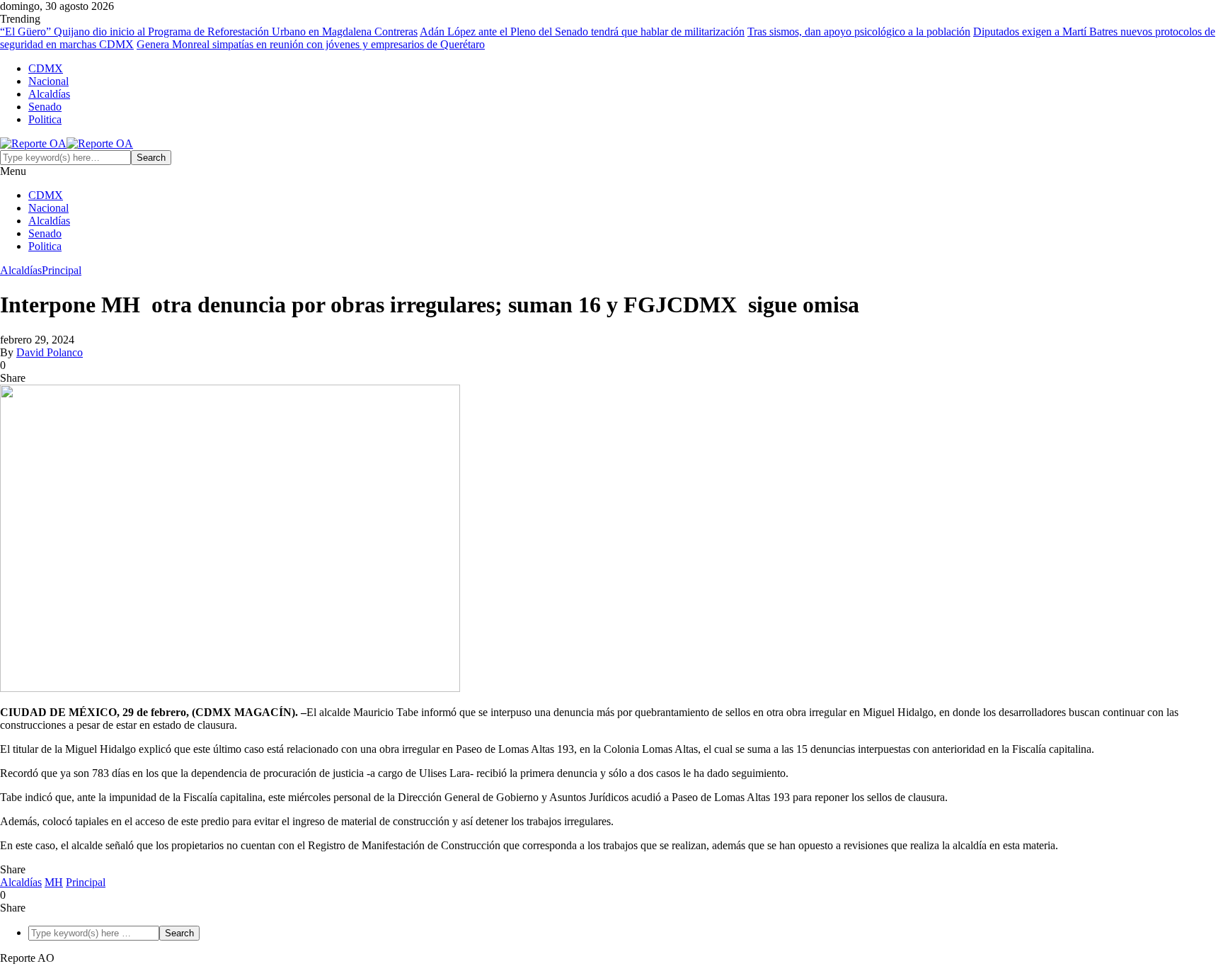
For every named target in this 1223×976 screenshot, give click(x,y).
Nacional (48, 81)
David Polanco (49, 352)
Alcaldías (49, 94)
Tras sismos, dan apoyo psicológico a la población (858, 31)
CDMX (45, 68)
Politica (45, 119)
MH (54, 882)
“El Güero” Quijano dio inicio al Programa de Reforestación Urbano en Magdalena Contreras (209, 31)
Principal (61, 270)
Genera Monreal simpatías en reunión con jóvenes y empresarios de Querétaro (311, 44)
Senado (45, 107)
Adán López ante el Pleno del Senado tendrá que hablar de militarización (582, 31)
